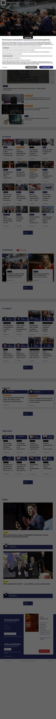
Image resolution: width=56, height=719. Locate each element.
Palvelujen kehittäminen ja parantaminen (12, 54)
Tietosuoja (4, 67)
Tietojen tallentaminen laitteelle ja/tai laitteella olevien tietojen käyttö (18, 50)
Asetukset (31, 67)
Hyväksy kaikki (46, 67)
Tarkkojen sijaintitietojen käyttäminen (11, 58)
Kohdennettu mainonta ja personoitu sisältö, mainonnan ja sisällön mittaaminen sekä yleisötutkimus (26, 52)
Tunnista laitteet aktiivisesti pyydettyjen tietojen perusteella (16, 60)
